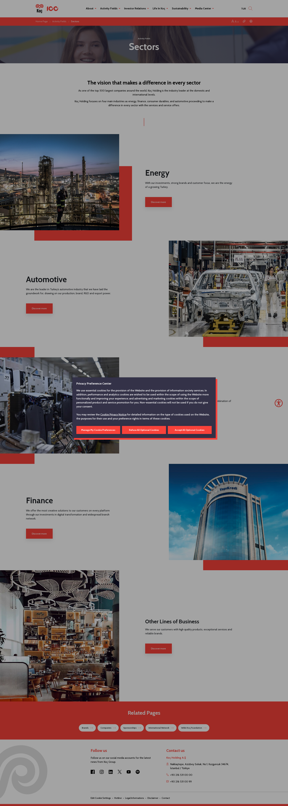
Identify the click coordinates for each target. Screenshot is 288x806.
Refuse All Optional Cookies (144, 429)
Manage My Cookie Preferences (98, 429)
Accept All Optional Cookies (189, 429)
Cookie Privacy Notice (113, 414)
